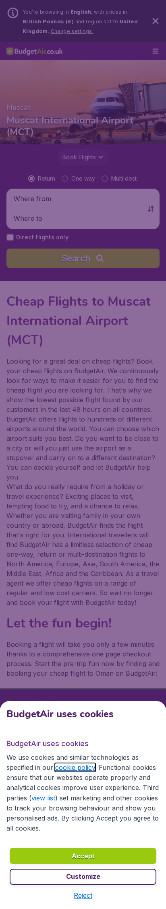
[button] (83, 895)
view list (43, 798)
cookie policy (75, 767)
